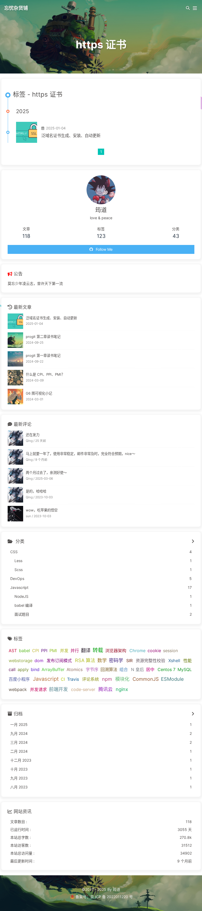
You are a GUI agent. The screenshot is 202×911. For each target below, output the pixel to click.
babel (24, 650)
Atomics (75, 669)
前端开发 (58, 689)
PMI (53, 650)
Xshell (174, 660)
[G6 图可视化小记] (15, 396)
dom (38, 660)
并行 (74, 650)
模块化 (122, 679)
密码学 (116, 660)
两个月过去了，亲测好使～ (46, 472)
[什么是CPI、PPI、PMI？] (15, 377)
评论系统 (90, 679)
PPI (44, 650)
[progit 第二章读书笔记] (15, 340)
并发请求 (38, 689)
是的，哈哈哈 (36, 491)
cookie (154, 650)
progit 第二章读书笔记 (43, 336)
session (170, 650)
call (12, 669)
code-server (83, 689)
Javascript (46, 679)
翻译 (85, 650)
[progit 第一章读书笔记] (15, 359)
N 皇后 (137, 669)
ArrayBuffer (53, 669)
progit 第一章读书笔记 (43, 355)
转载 (98, 650)
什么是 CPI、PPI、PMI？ (45, 374)
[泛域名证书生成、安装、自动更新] (26, 132)
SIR (129, 660)
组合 (123, 669)
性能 (187, 660)
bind (35, 669)
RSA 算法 (85, 660)
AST (13, 650)
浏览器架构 (115, 650)
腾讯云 (105, 689)
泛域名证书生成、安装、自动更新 (70, 135)
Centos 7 (166, 669)
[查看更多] (192, 541)
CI (63, 679)
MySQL (185, 669)
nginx (122, 689)
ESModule (172, 679)
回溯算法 (108, 669)
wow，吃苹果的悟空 (42, 510)
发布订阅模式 (59, 660)
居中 (150, 669)
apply (23, 669)
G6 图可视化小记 (39, 393)
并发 (64, 650)
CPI (35, 650)
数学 (102, 660)
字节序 (92, 669)
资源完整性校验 (150, 660)
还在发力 (32, 435)
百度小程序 (19, 679)
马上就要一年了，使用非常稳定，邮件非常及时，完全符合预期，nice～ (80, 454)
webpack (18, 689)
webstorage (20, 660)
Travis (73, 679)
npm (107, 679)
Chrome (137, 650)
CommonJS (146, 679)
